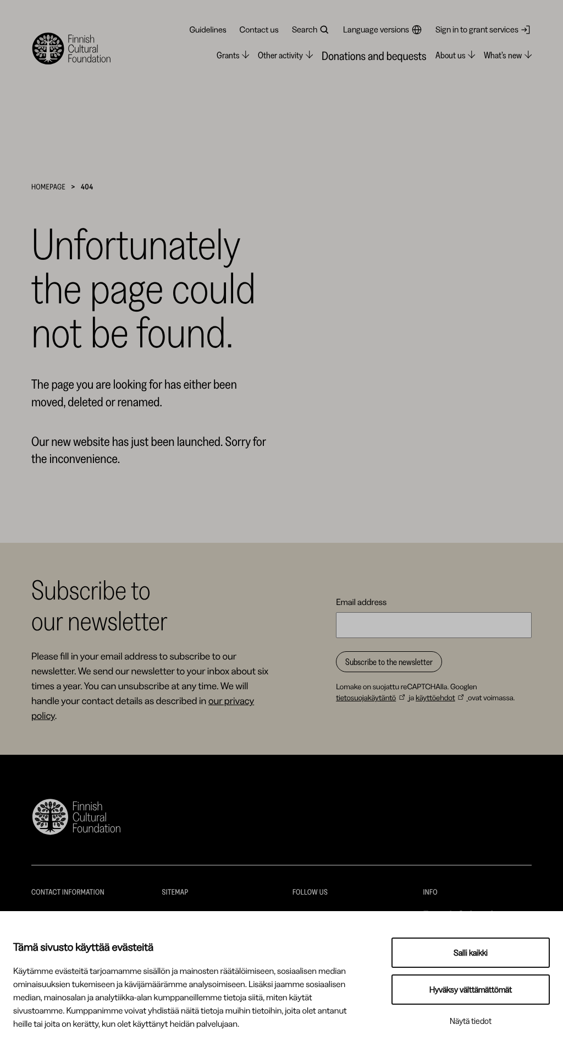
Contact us (259, 29)
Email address (361, 601)
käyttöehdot (435, 697)
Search (304, 29)
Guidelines (207, 29)
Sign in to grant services (476, 29)
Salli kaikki (471, 952)
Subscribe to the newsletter (389, 661)
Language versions (376, 29)
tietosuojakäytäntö (366, 697)
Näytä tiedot (471, 1021)
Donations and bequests (374, 55)
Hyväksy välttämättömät (470, 989)
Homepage (48, 187)
